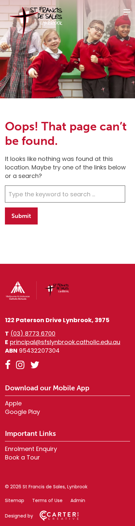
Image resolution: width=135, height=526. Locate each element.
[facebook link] (7, 365)
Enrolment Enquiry (31, 449)
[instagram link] (20, 365)
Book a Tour (22, 457)
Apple (13, 403)
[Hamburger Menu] (127, 12)
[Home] (37, 298)
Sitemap (14, 500)
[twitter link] (34, 365)
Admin (77, 500)
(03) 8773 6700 (32, 333)
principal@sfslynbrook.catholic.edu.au (65, 342)
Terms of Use (47, 500)
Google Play (22, 412)
